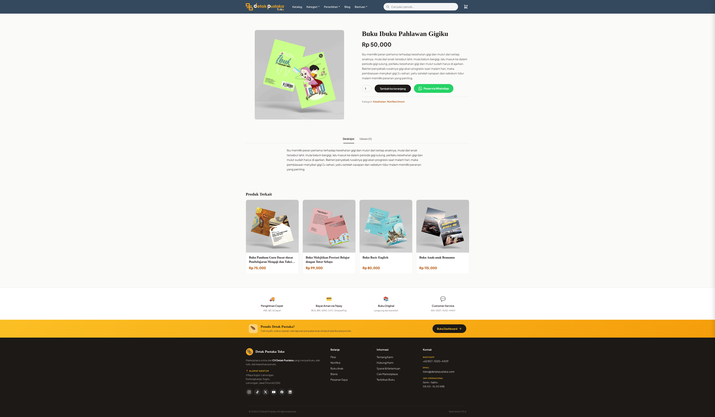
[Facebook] (282, 392)
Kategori (311, 6)
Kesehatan (379, 101)
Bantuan (360, 6)
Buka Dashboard (447, 328)
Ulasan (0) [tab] (366, 138)
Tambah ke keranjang (393, 88)
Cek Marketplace (387, 374)
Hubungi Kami (385, 362)
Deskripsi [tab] (348, 138)
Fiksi (333, 357)
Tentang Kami (385, 357)
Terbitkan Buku (386, 379)
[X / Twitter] (265, 392)
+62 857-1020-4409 (435, 361)
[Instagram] (249, 392)
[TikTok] (257, 392)
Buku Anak (337, 368)
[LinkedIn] (290, 392)
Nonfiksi (335, 362)
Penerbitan (331, 6)
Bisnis (334, 374)
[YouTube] (273, 392)
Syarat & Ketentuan (388, 368)
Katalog (297, 6)
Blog (347, 6)
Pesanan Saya (339, 379)
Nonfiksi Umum (396, 101)
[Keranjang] (466, 6)
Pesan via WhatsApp (436, 88)
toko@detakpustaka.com (439, 371)
